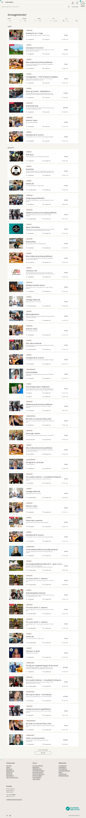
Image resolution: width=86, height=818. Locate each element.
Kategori (39, 18)
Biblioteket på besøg (63, 776)
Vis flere (43, 753)
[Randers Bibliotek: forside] (73, 809)
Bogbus (60, 772)
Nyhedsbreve (9, 772)
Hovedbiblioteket (63, 766)
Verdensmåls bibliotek (37, 772)
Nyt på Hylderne (10, 776)
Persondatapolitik (36, 777)
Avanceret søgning (75, 6)
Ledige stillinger (36, 779)
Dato (53, 18)
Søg (66, 18)
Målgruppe (24, 18)
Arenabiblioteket (63, 774)
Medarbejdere (35, 767)
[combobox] (35, 7)
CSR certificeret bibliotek (38, 771)
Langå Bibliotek (62, 767)
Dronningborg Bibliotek (64, 771)
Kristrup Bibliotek (63, 769)
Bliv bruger (9, 766)
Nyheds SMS (9, 774)
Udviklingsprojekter (37, 769)
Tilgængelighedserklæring (74, 815)
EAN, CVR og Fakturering (12, 777)
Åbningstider (9, 769)
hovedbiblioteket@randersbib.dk (14, 799)
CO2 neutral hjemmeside (38, 774)
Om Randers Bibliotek (37, 766)
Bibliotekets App (10, 771)
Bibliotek (9, 18)
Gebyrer (8, 767)
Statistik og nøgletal (37, 776)
